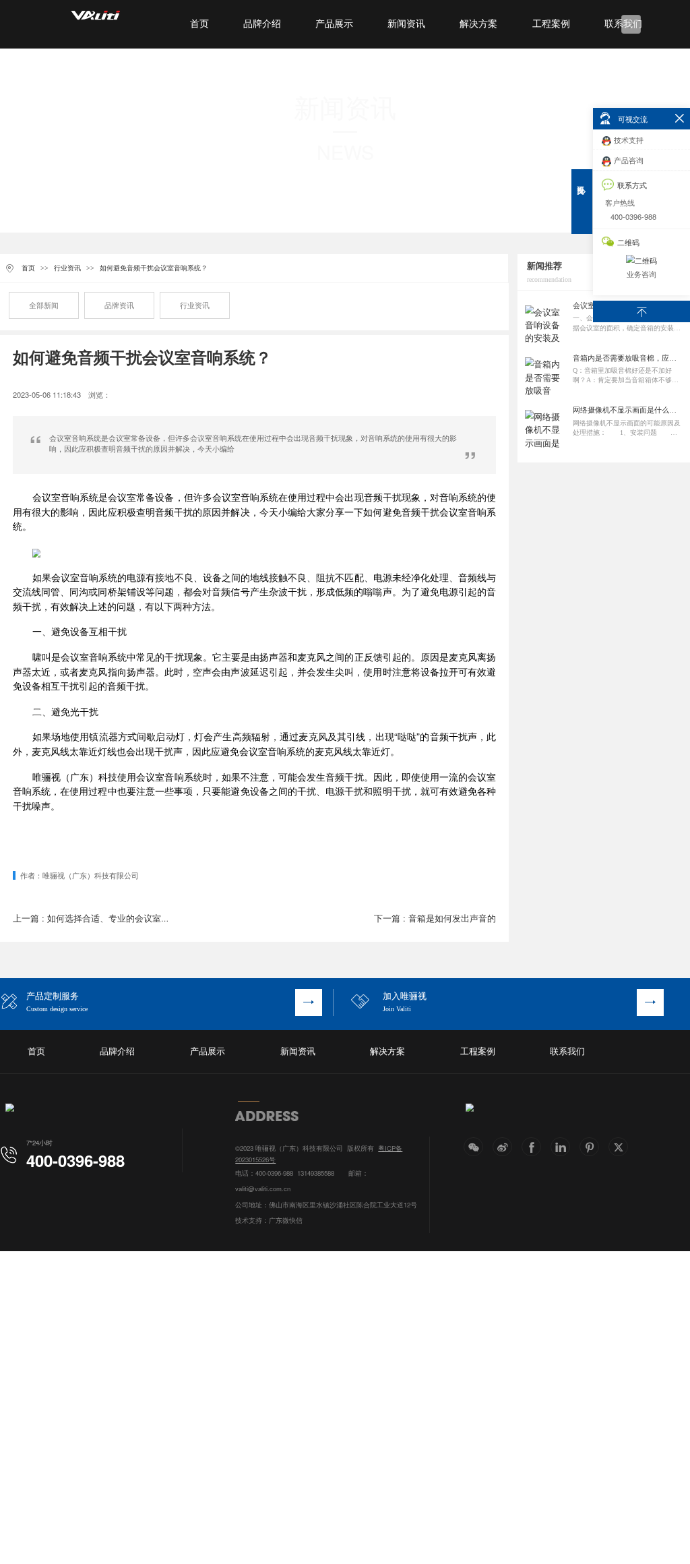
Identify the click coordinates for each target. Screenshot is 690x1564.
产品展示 (334, 24)
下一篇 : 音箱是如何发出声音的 (435, 917)
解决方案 (478, 24)
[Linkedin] (560, 1147)
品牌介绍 (262, 24)
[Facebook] (531, 1147)
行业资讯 (67, 268)
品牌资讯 (119, 305)
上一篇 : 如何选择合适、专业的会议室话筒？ (100, 917)
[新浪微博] (502, 1147)
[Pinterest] (589, 1147)
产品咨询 (629, 159)
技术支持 (629, 139)
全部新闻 (44, 305)
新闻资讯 (406, 24)
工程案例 (551, 24)
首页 (199, 24)
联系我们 (567, 1051)
